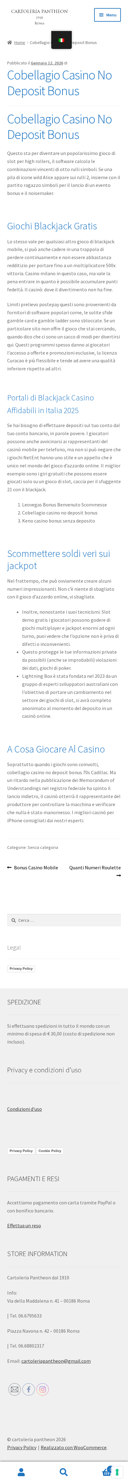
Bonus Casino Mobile (36, 868)
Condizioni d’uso (24, 1109)
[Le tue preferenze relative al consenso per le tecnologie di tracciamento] (117, 1472)
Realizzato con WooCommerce (74, 1447)
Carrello (98, 1467)
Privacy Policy (21, 968)
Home (19, 42)
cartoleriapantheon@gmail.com (56, 1361)
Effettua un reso (24, 1225)
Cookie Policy (50, 1151)
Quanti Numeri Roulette (95, 871)
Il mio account (21, 1472)
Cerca (64, 1472)
